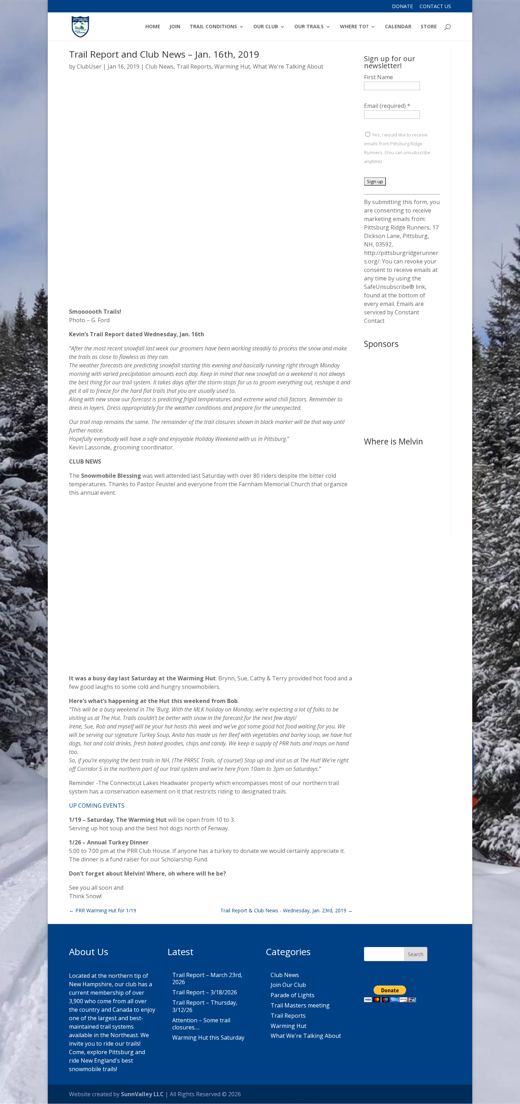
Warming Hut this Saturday (208, 1037)
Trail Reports (194, 66)
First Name (378, 77)
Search (415, 954)
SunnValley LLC (142, 1094)
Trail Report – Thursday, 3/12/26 (204, 1006)
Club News (159, 66)
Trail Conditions (213, 27)
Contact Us (435, 7)
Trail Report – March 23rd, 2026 (207, 978)
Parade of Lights (292, 995)
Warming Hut (232, 66)
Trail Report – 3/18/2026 (204, 992)
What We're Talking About (288, 66)
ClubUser (89, 66)
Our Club (265, 27)
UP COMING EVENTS (97, 805)
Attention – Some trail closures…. (201, 1024)
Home (152, 27)
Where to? (354, 27)
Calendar (398, 27)
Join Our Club (288, 985)
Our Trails (309, 27)
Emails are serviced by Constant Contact (394, 312)
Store (429, 27)
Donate (402, 7)
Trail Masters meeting (300, 1005)
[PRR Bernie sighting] (402, 519)
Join (174, 27)
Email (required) (387, 106)
